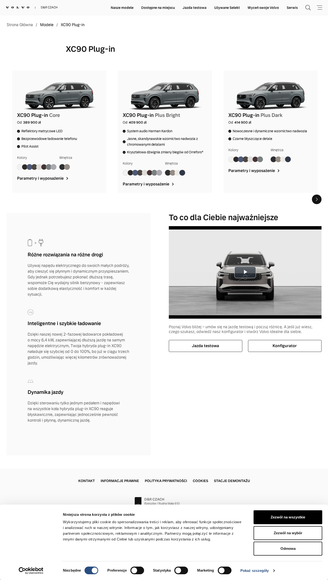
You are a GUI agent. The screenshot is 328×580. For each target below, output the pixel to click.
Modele (47, 25)
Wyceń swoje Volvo (263, 8)
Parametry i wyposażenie (41, 178)
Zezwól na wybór (288, 533)
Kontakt (86, 481)
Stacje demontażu (232, 481)
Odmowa (288, 548)
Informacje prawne (120, 481)
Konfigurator (285, 345)
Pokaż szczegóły (254, 571)
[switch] (137, 570)
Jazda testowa (194, 8)
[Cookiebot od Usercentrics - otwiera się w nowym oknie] (31, 570)
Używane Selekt (227, 8)
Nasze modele (122, 8)
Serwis (292, 8)
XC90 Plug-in (73, 25)
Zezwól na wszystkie (288, 517)
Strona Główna (20, 25)
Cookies (200, 481)
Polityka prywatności (166, 481)
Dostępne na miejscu (158, 8)
